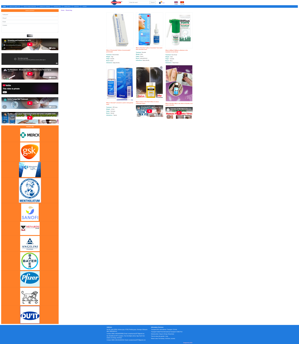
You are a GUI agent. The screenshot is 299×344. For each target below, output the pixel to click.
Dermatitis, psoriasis (45, 6)
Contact (85, 6)
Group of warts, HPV (15, 6)
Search (153, 2)
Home (62, 10)
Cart (163, 2)
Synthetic (76, 6)
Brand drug (67, 6)
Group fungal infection (30, 6)
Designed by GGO (187, 342)
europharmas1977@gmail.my (136, 333)
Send (29, 35)
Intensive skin (57, 6)
